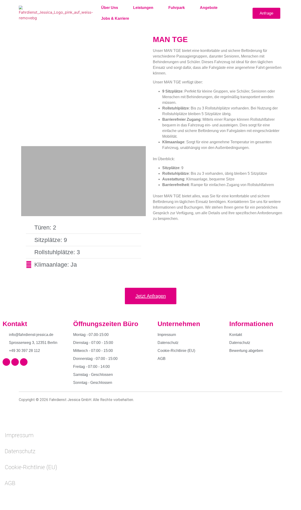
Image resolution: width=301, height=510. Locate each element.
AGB (10, 483)
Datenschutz (20, 451)
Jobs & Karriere (115, 18)
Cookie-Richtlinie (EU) (31, 467)
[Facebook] (6, 362)
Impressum (19, 435)
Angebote (209, 8)
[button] (25, 91)
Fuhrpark (176, 8)
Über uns (109, 8)
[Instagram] (15, 362)
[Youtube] (24, 362)
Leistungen (143, 8)
